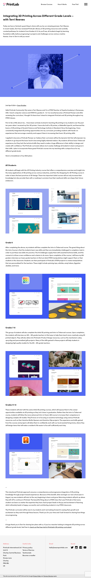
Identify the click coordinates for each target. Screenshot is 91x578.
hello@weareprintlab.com (58, 547)
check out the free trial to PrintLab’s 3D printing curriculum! (51, 527)
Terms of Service (28, 550)
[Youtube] (85, 547)
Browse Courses (46, 4)
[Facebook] (80, 547)
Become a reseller (29, 555)
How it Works (62, 4)
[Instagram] (76, 547)
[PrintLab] (11, 4)
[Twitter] (72, 547)
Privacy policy (27, 547)
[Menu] (86, 4)
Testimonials (27, 553)
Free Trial (75, 4)
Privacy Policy (37, 576)
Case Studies (21, 105)
